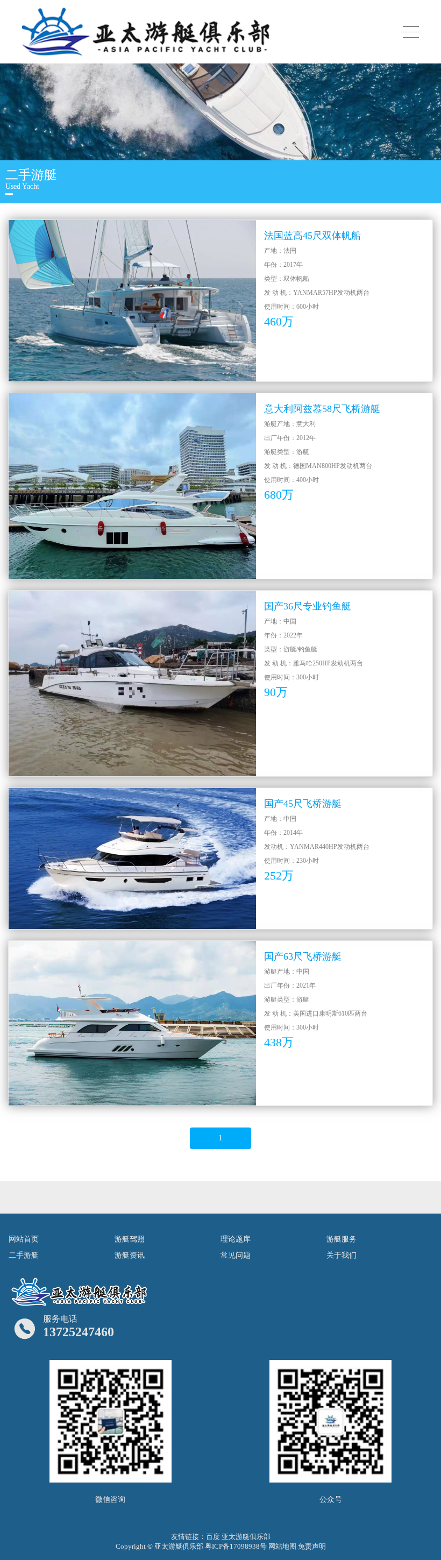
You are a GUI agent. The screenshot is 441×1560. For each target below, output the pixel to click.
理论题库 (235, 1239)
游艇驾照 (130, 1239)
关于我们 (341, 1255)
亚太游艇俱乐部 (246, 1537)
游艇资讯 (130, 1255)
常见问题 (235, 1255)
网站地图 (282, 1546)
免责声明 (312, 1546)
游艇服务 (341, 1239)
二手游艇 (24, 1255)
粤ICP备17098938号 (236, 1546)
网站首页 (24, 1239)
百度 (213, 1537)
